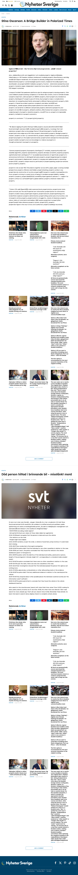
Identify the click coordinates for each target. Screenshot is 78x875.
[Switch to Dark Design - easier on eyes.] (9, 5)
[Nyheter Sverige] (39, 5)
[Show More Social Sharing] (75, 26)
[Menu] (3, 5)
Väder (3, 1)
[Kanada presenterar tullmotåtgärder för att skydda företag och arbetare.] (18, 301)
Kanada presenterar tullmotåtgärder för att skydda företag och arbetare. (18, 309)
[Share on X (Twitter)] (65, 26)
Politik (28, 9)
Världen (22, 9)
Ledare (56, 9)
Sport (74, 9)
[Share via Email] (72, 26)
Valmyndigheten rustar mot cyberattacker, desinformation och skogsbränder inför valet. (38, 235)
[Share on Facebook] (62, 26)
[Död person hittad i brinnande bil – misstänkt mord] (39, 501)
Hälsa (39, 9)
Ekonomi (33, 9)
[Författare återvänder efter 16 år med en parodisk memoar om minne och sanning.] (18, 226)
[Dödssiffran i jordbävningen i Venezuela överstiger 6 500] (39, 301)
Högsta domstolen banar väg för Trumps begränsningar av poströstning (39, 383)
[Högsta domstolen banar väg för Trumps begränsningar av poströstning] (39, 375)
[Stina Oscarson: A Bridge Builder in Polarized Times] (39, 47)
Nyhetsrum (8, 26)
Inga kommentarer (26, 26)
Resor (69, 9)
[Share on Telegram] (70, 26)
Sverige (17, 9)
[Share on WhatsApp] (67, 26)
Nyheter (11, 9)
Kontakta (65, 1)
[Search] (6, 5)
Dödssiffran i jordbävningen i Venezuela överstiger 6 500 (39, 308)
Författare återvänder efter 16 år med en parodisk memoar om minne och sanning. (17, 235)
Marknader (10, 1)
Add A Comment (39, 458)
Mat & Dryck (63, 9)
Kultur (50, 9)
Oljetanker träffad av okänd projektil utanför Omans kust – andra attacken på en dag (18, 383)
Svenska (18, 1)
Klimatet (45, 9)
